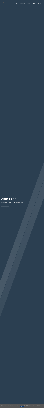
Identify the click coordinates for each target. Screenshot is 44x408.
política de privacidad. (38, 405)
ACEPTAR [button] (22, 406)
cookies (5, 405)
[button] (41, 205)
